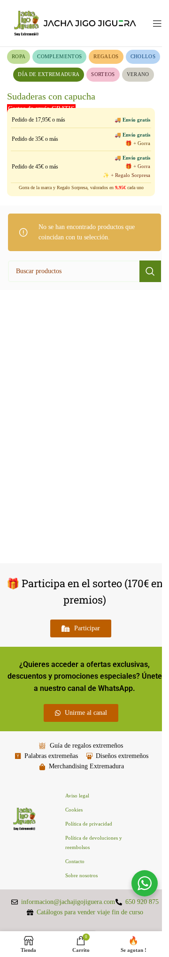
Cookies (74, 809)
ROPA (18, 56)
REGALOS (105, 56)
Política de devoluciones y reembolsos (93, 842)
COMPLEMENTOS (59, 56)
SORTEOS (103, 74)
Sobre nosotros (81, 875)
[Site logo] (75, 22)
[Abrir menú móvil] (157, 23)
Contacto (74, 861)
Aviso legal (77, 795)
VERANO (138, 74)
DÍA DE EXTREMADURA (48, 74)
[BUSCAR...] (150, 271)
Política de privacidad (88, 824)
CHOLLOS (143, 56)
